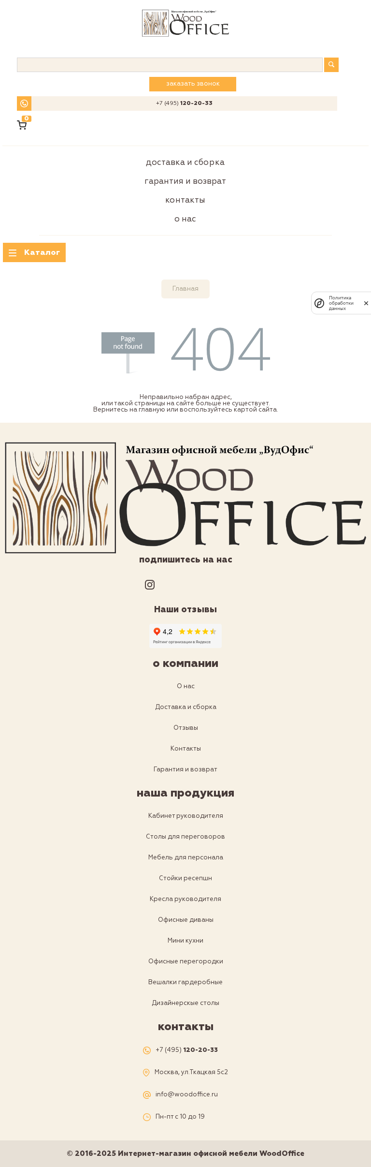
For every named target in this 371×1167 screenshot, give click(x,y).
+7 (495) (184, 103)
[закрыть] (366, 303)
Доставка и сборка (185, 162)
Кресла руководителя (185, 899)
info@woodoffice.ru (187, 1095)
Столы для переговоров (185, 837)
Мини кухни (185, 941)
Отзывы (185, 728)
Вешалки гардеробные (185, 982)
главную (152, 410)
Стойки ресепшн (185, 878)
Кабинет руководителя (185, 816)
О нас (185, 219)
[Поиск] (331, 65)
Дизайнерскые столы (185, 1003)
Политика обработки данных (341, 303)
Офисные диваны (186, 920)
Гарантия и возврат (185, 181)
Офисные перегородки (185, 961)
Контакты (185, 200)
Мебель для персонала (185, 857)
